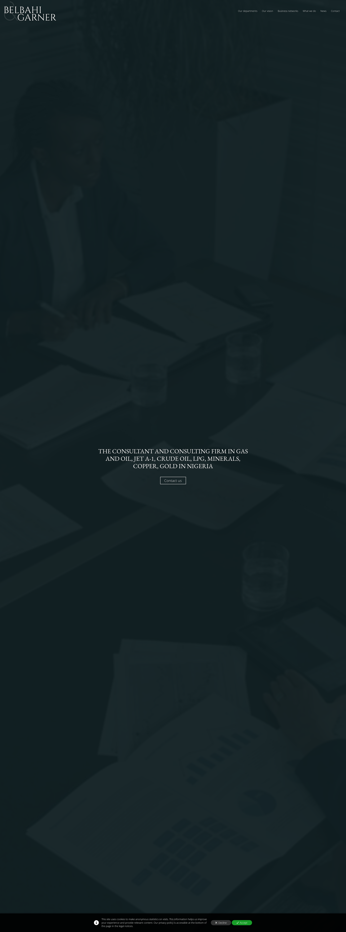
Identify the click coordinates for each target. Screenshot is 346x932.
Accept (243, 922)
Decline (222, 922)
